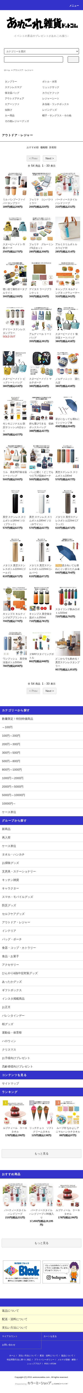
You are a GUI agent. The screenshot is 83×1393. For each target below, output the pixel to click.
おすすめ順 (33, 147)
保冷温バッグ (12, 92)
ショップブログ (34, 1364)
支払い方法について (28, 1355)
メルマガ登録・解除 (67, 1359)
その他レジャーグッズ (17, 121)
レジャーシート (50, 98)
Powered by (21, 1384)
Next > (50, 158)
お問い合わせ (8, 1345)
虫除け (8, 109)
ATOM (53, 1364)
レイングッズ (49, 109)
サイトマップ (10, 1083)
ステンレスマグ (13, 87)
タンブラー (11, 81)
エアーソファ (12, 104)
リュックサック (50, 87)
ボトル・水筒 (49, 81)
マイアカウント (10, 1336)
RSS (46, 1364)
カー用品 (10, 115)
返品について (67, 1355)
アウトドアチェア (14, 98)
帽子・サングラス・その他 (56, 115)
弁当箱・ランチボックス (55, 104)
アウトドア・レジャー (23, 70)
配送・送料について (49, 1355)
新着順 (52, 147)
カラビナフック (50, 92)
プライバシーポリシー (44, 1359)
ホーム (7, 70)
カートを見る (50, 1336)
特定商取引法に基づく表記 (19, 1359)
